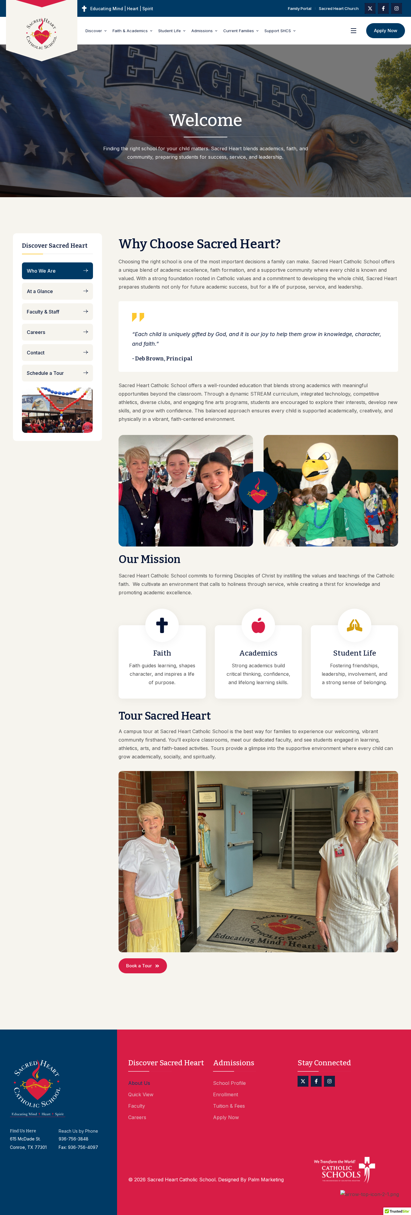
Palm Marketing (266, 1180)
